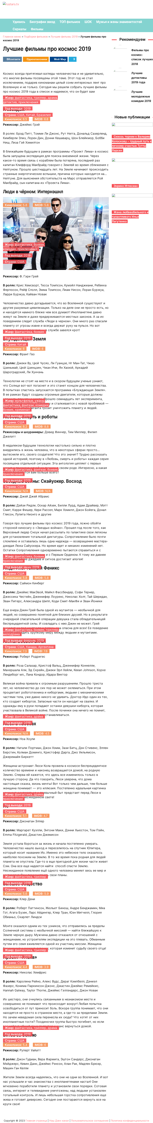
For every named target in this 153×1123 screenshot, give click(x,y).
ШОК (88, 22)
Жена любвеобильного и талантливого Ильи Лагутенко (130, 216)
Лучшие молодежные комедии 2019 (141, 96)
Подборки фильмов (36, 36)
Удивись (19, 22)
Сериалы (19, 29)
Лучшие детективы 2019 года (139, 77)
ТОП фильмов (70, 22)
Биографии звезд (42, 22)
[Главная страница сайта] (5, 22)
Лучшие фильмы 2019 (64, 36)
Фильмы (37, 29)
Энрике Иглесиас (126, 186)
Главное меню (12, 36)
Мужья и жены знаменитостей (119, 22)
